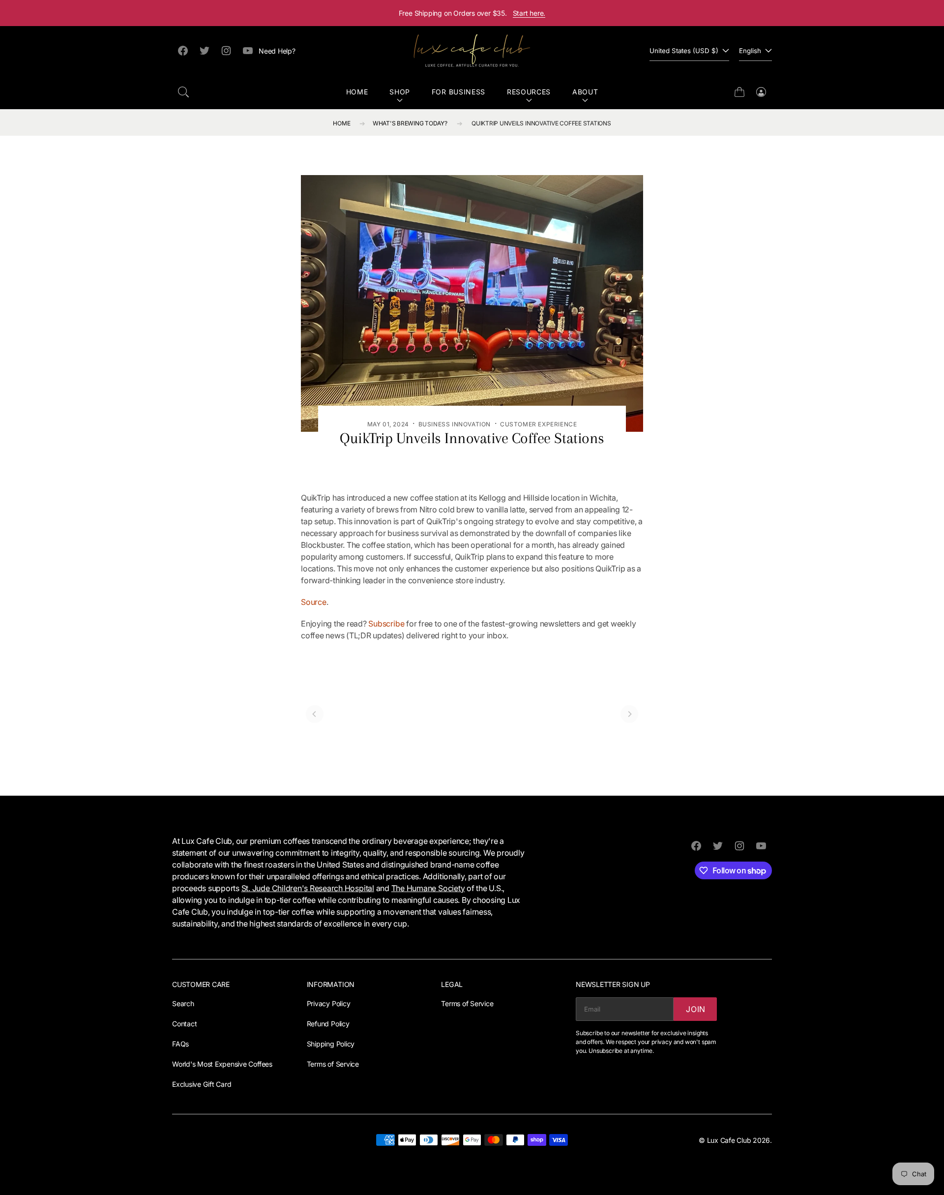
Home (357, 92)
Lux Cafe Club (729, 1140)
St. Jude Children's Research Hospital (307, 888)
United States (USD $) (683, 51)
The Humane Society (428, 888)
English (750, 51)
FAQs (180, 1044)
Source (313, 602)
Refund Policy (328, 1023)
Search (183, 1003)
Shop (399, 92)
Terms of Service (333, 1064)
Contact (184, 1023)
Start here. (529, 13)
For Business (458, 92)
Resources (529, 92)
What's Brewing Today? (410, 123)
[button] (183, 92)
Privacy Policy (329, 1003)
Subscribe (386, 623)
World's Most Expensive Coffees (222, 1064)
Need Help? (277, 51)
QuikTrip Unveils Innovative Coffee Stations (541, 123)
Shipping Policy (330, 1044)
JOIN (696, 1009)
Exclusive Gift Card (201, 1084)
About (585, 92)
